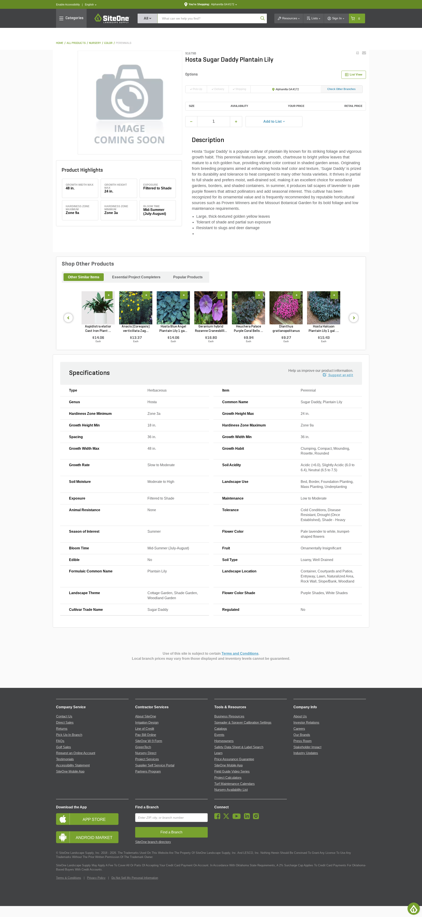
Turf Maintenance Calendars (234, 784)
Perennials (123, 43)
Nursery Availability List (231, 789)
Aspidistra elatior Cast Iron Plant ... (98, 329)
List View (356, 74)
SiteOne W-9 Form (148, 741)
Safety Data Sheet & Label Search (238, 747)
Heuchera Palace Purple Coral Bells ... (248, 329)
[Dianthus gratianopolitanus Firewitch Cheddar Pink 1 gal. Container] (286, 307)
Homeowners (224, 741)
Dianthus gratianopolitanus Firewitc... (286, 329)
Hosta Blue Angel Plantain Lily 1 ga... (173, 329)
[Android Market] (92, 837)
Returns (61, 728)
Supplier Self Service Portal (154, 765)
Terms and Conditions (240, 653)
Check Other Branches (341, 89)
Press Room (302, 741)
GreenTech (143, 747)
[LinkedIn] (248, 818)
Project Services (147, 759)
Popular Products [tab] (188, 277)
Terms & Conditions (68, 877)
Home (59, 43)
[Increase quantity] (236, 121)
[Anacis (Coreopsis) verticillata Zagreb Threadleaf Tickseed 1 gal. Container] (135, 307)
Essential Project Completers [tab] (136, 277)
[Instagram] (257, 818)
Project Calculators (228, 777)
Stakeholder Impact (307, 747)
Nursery (95, 43)
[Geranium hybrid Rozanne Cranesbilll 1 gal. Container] (210, 307)
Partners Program (148, 771)
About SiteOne (145, 716)
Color (108, 43)
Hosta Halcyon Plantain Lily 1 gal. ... (324, 329)
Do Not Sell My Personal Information (134, 877)
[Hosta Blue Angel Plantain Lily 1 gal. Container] (173, 307)
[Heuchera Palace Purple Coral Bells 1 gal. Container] (248, 307)
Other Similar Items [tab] (83, 277)
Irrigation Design (146, 722)
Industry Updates (305, 753)
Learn (218, 753)
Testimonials (65, 759)
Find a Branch (147, 807)
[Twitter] (227, 818)
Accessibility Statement (73, 765)
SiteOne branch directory (153, 842)
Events (219, 735)
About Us (300, 716)
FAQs (60, 741)
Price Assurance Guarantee (234, 759)
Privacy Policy (96, 877)
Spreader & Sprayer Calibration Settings (242, 722)
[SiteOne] (112, 22)
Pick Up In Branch (69, 735)
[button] (90, 5)
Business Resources (229, 716)
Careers (299, 728)
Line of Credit (144, 728)
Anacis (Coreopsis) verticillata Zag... (136, 329)
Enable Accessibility (68, 4)
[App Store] (92, 819)
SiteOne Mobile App (70, 771)
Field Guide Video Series (232, 771)
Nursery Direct (145, 753)
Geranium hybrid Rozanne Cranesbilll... (211, 329)
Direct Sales (65, 722)
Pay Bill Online (145, 735)
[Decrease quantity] (191, 121)
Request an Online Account (75, 753)
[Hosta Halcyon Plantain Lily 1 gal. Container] (323, 307)
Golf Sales (63, 747)
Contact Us (64, 716)
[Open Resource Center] (413, 909)
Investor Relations (306, 722)
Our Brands (301, 735)
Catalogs (220, 728)
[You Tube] (237, 818)
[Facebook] (218, 818)
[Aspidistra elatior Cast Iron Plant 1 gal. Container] (98, 307)
